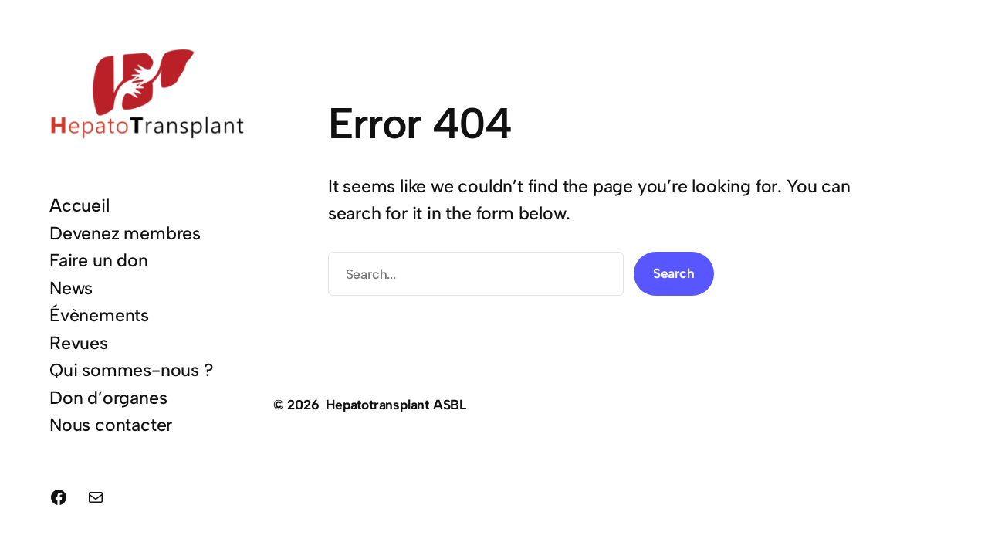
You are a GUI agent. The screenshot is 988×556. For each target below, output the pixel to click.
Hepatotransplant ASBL (396, 404)
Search (674, 273)
